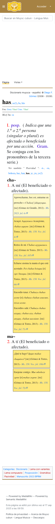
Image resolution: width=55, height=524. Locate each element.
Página (5, 82)
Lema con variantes (40, 469)
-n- (42, 168)
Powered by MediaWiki (20, 496)
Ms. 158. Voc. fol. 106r (33, 364)
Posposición (31, 472)
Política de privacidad (17, 514)
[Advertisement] (27, 51)
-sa (12, 114)
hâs (23, 103)
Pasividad (9, 476)
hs (19, 103)
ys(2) (40, 173)
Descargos (38, 517)
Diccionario (22, 469)
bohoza (11, 173)
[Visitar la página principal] (14, 6)
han (23, 173)
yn (35, 173)
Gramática (45, 472)
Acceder (41, 6)
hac (18, 173)
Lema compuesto (13, 472)
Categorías (8, 469)
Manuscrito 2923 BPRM (29, 476)
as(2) (14, 103)
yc (32, 173)
